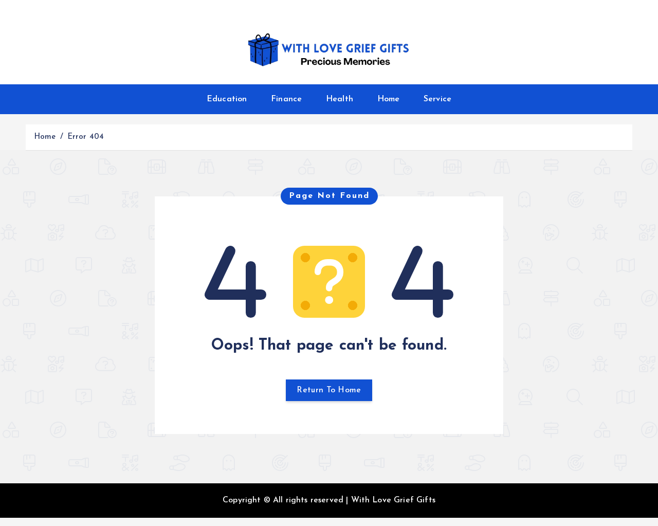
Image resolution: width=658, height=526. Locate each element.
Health (339, 99)
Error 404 (85, 137)
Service (437, 99)
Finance (286, 99)
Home (388, 99)
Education (227, 99)
